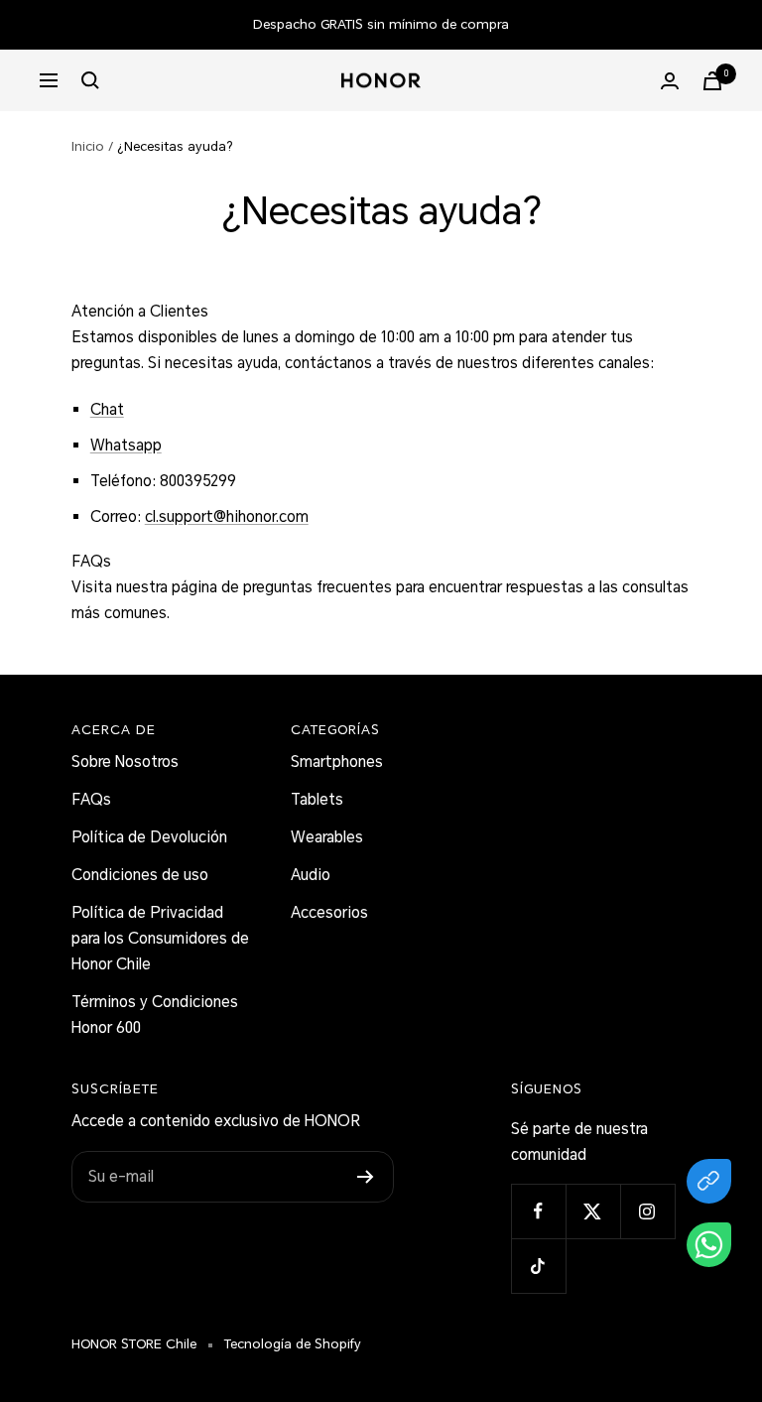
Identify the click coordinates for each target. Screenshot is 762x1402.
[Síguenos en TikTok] (538, 1265)
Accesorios (329, 913)
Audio (310, 875)
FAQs (91, 800)
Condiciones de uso (139, 875)
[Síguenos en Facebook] (538, 1211)
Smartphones (337, 762)
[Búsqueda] (90, 80)
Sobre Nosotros (125, 762)
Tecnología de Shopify (292, 1344)
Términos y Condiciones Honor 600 (154, 1015)
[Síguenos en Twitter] (593, 1211)
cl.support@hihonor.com (227, 517)
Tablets (317, 800)
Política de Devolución (149, 837)
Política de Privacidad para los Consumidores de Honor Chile (160, 938)
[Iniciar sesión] (670, 80)
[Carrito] (712, 80)
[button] (709, 1249)
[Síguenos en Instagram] (647, 1211)
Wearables (327, 837)
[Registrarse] (365, 1177)
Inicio (87, 146)
